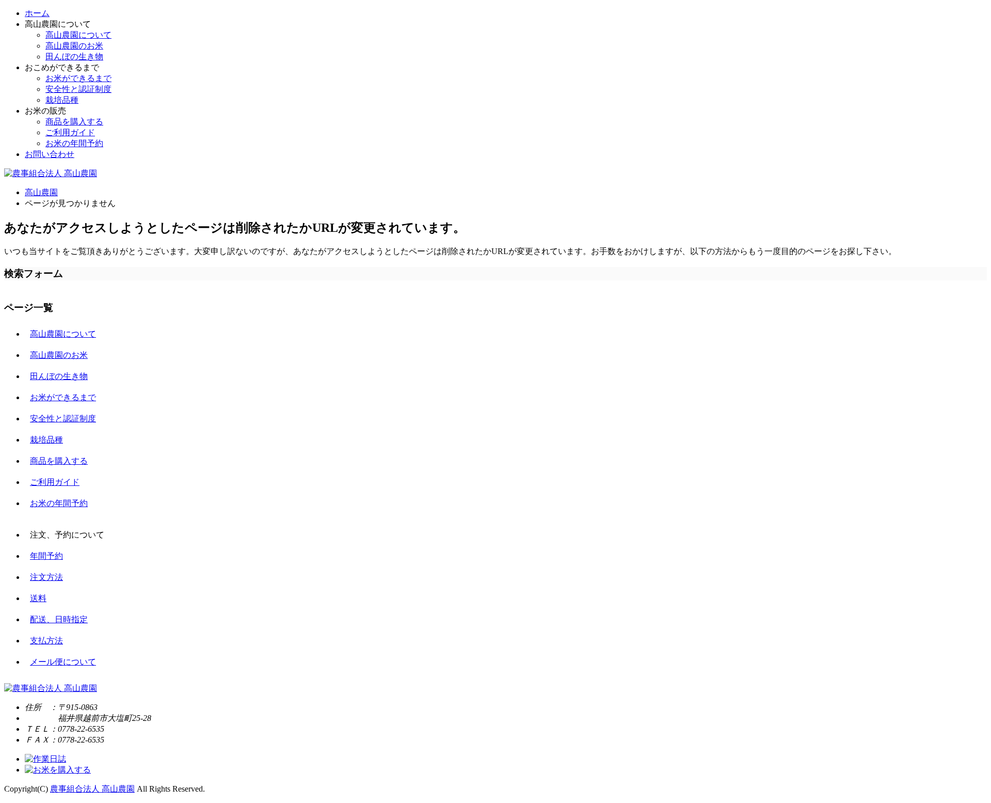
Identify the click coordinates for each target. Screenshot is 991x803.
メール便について (63, 661)
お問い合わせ (49, 154)
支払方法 (46, 640)
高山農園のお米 (74, 45)
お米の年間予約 (74, 143)
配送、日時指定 (59, 619)
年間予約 (46, 556)
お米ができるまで (78, 78)
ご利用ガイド (70, 132)
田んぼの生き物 (74, 56)
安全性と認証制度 (78, 89)
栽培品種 (61, 100)
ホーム (37, 13)
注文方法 (46, 577)
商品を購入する (74, 121)
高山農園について (78, 34)
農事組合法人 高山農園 (92, 788)
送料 (38, 598)
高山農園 (41, 192)
